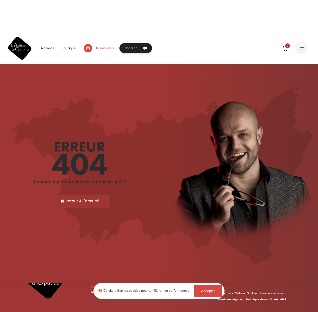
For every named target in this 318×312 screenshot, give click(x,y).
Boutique (68, 48)
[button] (301, 48)
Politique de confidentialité (266, 299)
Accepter (208, 291)
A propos (47, 48)
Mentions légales (230, 299)
